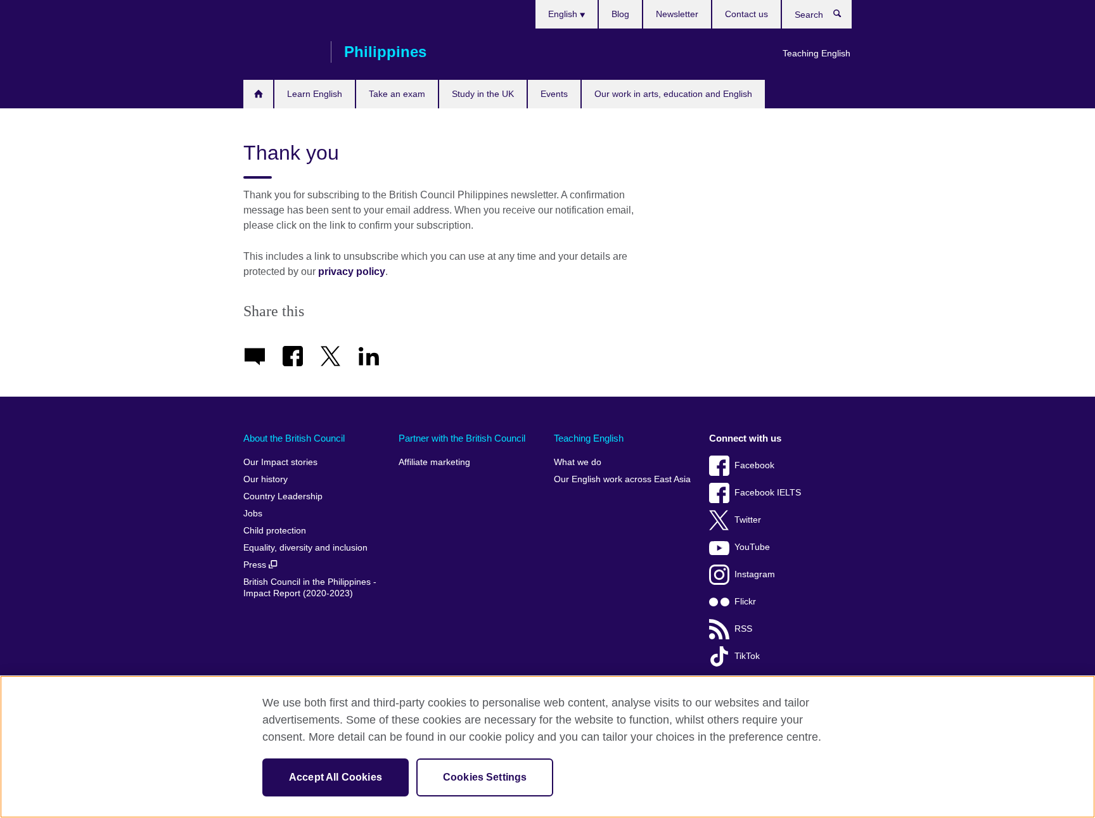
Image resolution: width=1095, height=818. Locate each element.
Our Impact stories (280, 462)
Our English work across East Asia (622, 479)
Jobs (252, 513)
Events (554, 94)
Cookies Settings (485, 777)
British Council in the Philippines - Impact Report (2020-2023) (309, 587)
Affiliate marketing (434, 462)
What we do (577, 462)
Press (256, 565)
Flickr (745, 601)
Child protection (274, 530)
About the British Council (294, 438)
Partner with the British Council (462, 438)
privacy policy (351, 271)
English (564, 14)
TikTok (747, 656)
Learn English (314, 94)
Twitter (747, 520)
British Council (280, 52)
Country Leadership (283, 496)
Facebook (754, 465)
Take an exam (397, 94)
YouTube (752, 547)
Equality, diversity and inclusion (305, 548)
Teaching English (816, 53)
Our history (265, 479)
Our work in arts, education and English (673, 94)
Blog (620, 14)
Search (844, 16)
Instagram (754, 574)
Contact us (746, 14)
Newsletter (677, 14)
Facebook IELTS (767, 492)
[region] (547, 746)
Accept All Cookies (335, 777)
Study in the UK (483, 94)
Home (258, 94)
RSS (743, 629)
